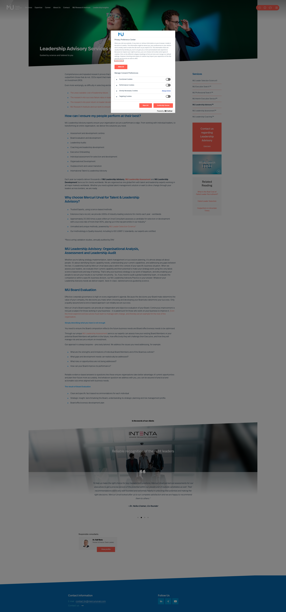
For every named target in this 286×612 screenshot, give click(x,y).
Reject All (145, 105)
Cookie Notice (119, 60)
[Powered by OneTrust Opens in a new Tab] (165, 111)
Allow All (121, 67)
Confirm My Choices (163, 105)
